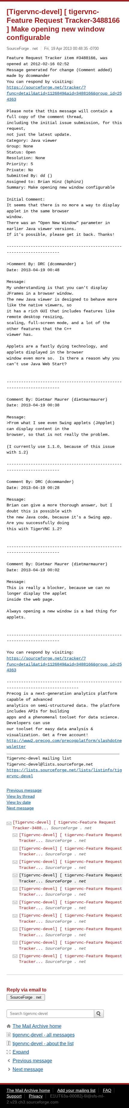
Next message (20, 808)
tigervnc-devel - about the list (43, 1043)
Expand (21, 1052)
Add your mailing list (76, 1090)
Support (14, 1096)
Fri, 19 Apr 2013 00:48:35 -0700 (71, 48)
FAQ (107, 1090)
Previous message (24, 790)
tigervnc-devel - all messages (44, 1034)
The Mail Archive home (37, 1026)
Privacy (36, 1096)
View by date (19, 802)
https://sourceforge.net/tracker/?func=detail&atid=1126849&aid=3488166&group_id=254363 (64, 93)
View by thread (21, 796)
